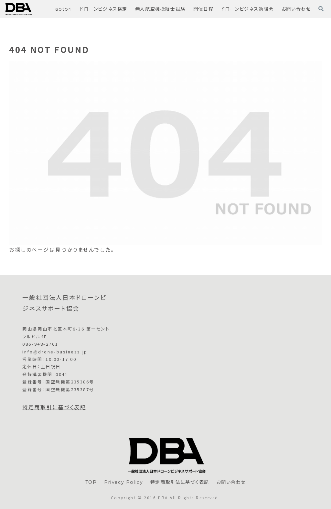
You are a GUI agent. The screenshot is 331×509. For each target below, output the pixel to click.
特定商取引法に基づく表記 (179, 482)
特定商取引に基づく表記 (54, 407)
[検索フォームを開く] (321, 8)
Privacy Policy (123, 482)
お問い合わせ (231, 482)
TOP (91, 482)
